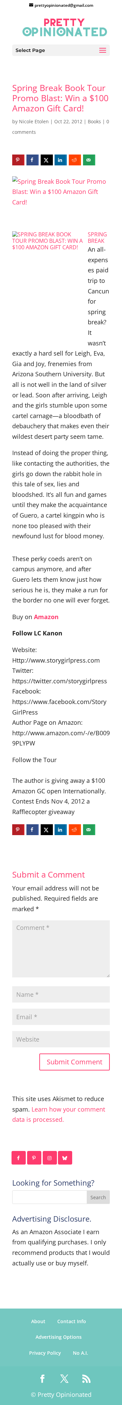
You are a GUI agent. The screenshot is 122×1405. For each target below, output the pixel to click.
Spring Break (97, 238)
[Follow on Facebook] (19, 1158)
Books (94, 121)
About (38, 1321)
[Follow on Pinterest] (34, 1158)
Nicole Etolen (34, 121)
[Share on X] (47, 160)
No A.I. (80, 1353)
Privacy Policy (45, 1353)
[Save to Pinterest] (18, 160)
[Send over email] (89, 160)
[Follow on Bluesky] (65, 1158)
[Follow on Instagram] (50, 1158)
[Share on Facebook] (32, 160)
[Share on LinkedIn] (61, 160)
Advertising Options (59, 1337)
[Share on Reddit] (75, 160)
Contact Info (71, 1321)
